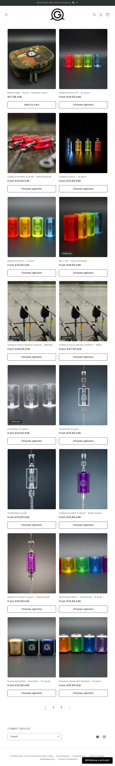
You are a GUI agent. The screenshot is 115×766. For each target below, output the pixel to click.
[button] (6, 14)
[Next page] (69, 707)
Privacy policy (79, 756)
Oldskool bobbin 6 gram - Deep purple (28, 597)
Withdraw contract (97, 760)
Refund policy (63, 756)
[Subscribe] (58, 736)
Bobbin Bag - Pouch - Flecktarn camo (27, 93)
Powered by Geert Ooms (41, 756)
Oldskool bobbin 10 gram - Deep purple (80, 513)
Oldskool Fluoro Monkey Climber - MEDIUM (29, 345)
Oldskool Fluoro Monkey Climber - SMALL (80, 345)
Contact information (68, 759)
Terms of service (97, 756)
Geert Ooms (24, 756)
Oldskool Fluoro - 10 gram (72, 177)
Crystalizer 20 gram (17, 429)
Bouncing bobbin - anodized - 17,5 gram (29, 681)
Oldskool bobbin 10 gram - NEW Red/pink (29, 177)
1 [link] (45, 707)
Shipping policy (47, 759)
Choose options (83, 104)
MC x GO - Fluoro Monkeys (73, 261)
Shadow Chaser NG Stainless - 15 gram (80, 681)
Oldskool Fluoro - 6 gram (20, 261)
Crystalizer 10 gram (69, 429)
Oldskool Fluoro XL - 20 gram (74, 93)
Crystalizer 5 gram (17, 513)
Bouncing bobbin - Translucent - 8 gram (80, 597)
